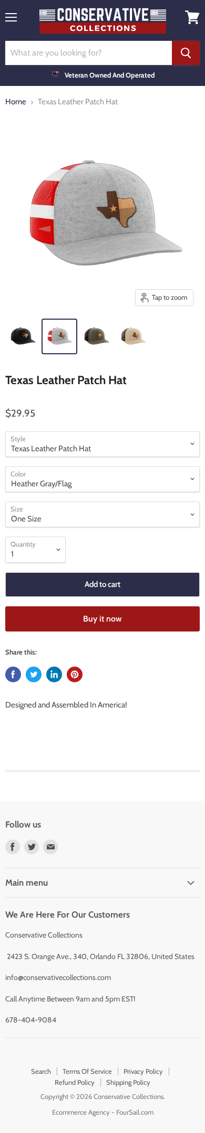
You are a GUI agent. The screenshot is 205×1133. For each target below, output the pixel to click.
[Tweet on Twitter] (34, 674)
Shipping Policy (128, 1082)
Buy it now (102, 619)
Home (15, 101)
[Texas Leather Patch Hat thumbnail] (22, 336)
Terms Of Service (87, 1071)
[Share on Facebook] (13, 674)
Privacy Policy (143, 1071)
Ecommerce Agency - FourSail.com (102, 1112)
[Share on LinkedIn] (54, 674)
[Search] (186, 53)
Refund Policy (75, 1082)
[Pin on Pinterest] (75, 674)
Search (41, 1071)
